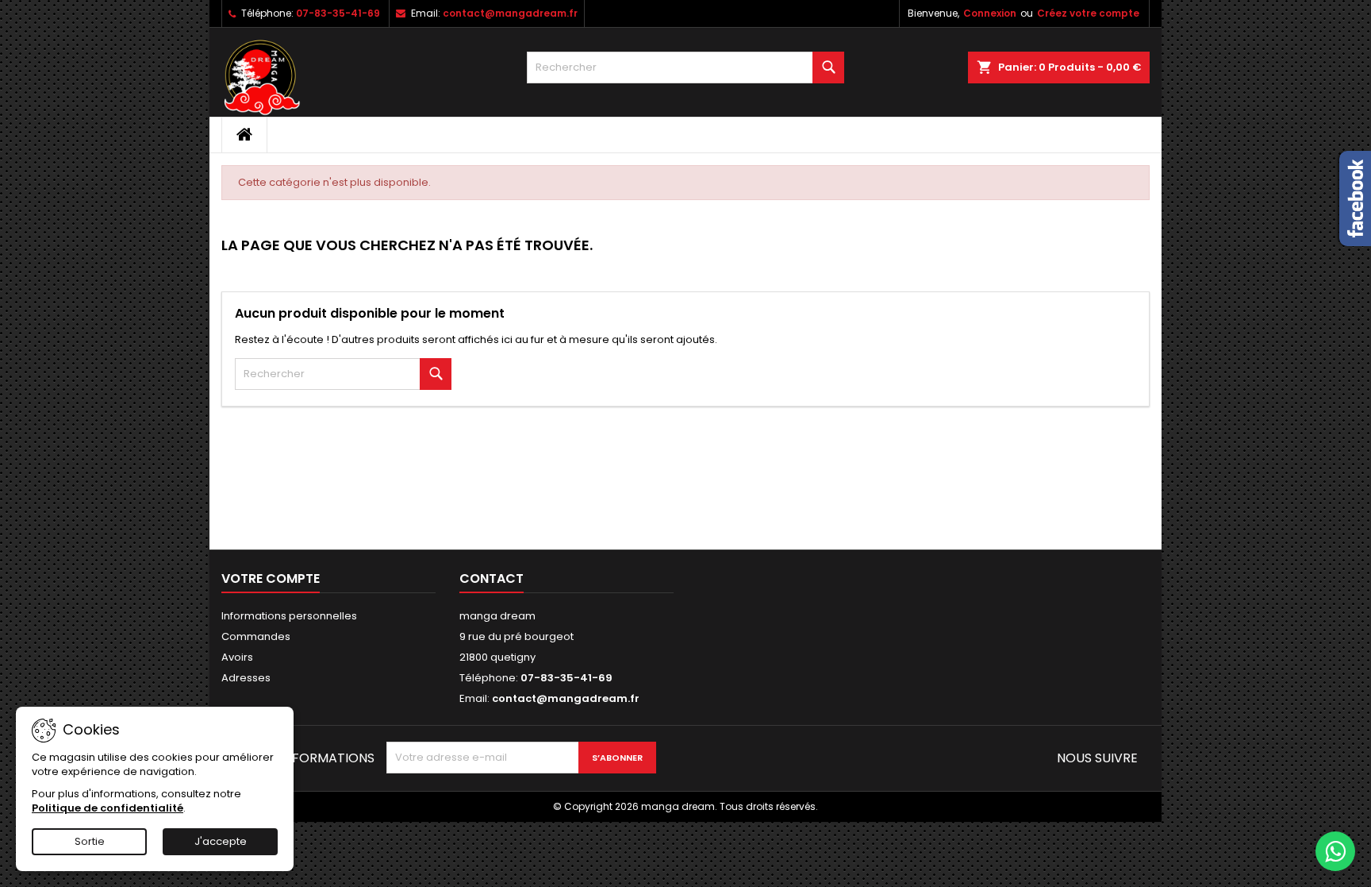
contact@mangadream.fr (510, 13)
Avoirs (237, 657)
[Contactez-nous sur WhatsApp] (1335, 851)
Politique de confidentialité (107, 808)
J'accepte (220, 841)
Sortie (90, 841)
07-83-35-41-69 (338, 13)
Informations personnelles (289, 615)
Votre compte (270, 578)
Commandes (255, 636)
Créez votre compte (1088, 13)
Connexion (989, 13)
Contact (491, 578)
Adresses (246, 677)
